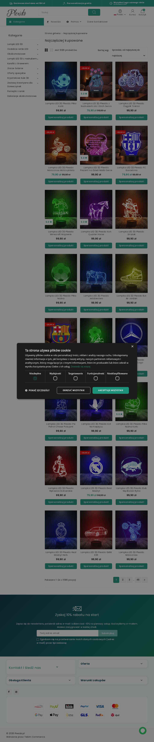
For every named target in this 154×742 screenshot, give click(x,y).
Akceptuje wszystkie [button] (110, 390)
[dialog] (77, 371)
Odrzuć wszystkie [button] (74, 390)
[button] (37, 390)
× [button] (132, 346)
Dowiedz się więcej (80, 366)
